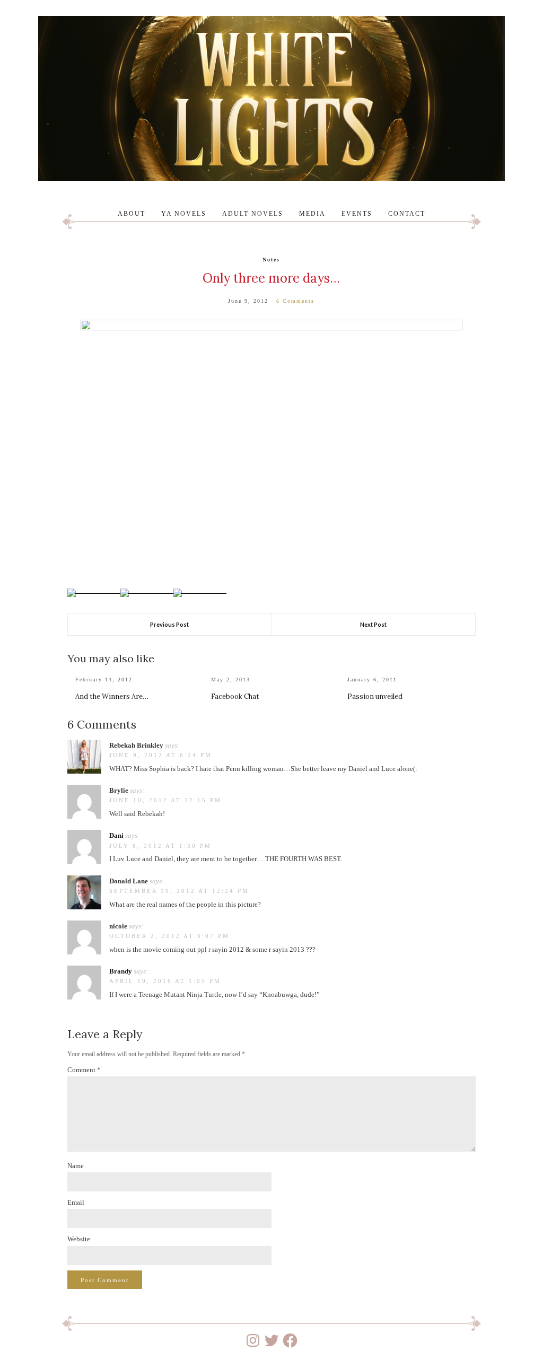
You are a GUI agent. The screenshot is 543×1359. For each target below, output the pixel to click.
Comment (84, 1070)
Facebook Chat (235, 696)
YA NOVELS (183, 213)
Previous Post (169, 624)
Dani (116, 835)
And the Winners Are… (111, 696)
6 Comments (295, 301)
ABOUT (131, 213)
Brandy (120, 971)
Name (75, 1166)
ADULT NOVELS (252, 213)
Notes (271, 259)
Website (78, 1239)
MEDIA (312, 213)
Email (75, 1202)
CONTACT (406, 213)
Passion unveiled (374, 696)
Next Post (373, 624)
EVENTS (356, 213)
